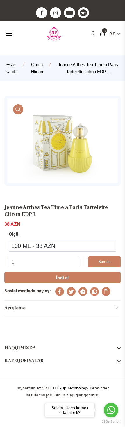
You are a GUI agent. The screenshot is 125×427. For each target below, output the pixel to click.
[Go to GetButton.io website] (111, 421)
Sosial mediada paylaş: (27, 290)
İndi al (62, 277)
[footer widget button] (62, 348)
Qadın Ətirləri (37, 68)
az (112, 33)
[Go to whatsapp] (111, 410)
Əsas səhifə (11, 68)
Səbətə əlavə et (104, 263)
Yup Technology (73, 388)
